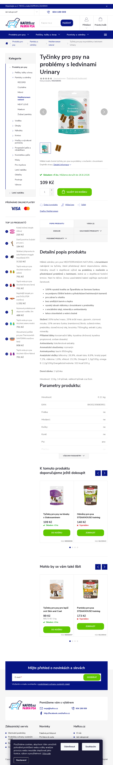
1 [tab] (70, 547)
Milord (20, 92)
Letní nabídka (20, 170)
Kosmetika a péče (22, 155)
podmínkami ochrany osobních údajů (54, 684)
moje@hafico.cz (51, 708)
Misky (17, 160)
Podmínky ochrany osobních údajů (20, 738)
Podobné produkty (55, 238)
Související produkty (89, 231)
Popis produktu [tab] (56, 223)
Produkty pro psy (19, 67)
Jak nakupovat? (11, 12)
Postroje (18, 179)
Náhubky (18, 130)
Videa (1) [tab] (90, 223)
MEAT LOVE (23, 104)
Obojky (18, 125)
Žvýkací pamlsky (25, 114)
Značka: (49, 211)
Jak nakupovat (82, 737)
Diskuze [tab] (56, 231)
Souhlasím (90, 746)
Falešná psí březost (47, 733)
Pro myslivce (20, 165)
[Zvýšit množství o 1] (51, 190)
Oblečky (18, 174)
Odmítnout (69, 746)
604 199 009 (81, 708)
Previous (98, 473)
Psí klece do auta (46, 737)
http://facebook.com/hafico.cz (57, 713)
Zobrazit (90, 532)
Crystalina (22, 87)
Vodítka (18, 120)
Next (104, 473)
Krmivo (18, 135)
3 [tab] (75, 547)
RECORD (22, 82)
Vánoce (18, 184)
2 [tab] (72, 547)
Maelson (21, 109)
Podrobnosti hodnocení (77, 78)
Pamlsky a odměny (23, 77)
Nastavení (21, 760)
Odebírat (92, 677)
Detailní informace (61, 164)
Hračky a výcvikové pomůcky (23, 141)
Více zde (46, 753)
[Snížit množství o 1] (51, 194)
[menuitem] (19, 35)
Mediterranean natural (24, 98)
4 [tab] (77, 547)
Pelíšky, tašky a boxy (23, 72)
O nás (78, 733)
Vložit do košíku (77, 192)
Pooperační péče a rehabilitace (23, 148)
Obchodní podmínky (16, 733)
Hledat (66, 22)
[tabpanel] (57, 512)
